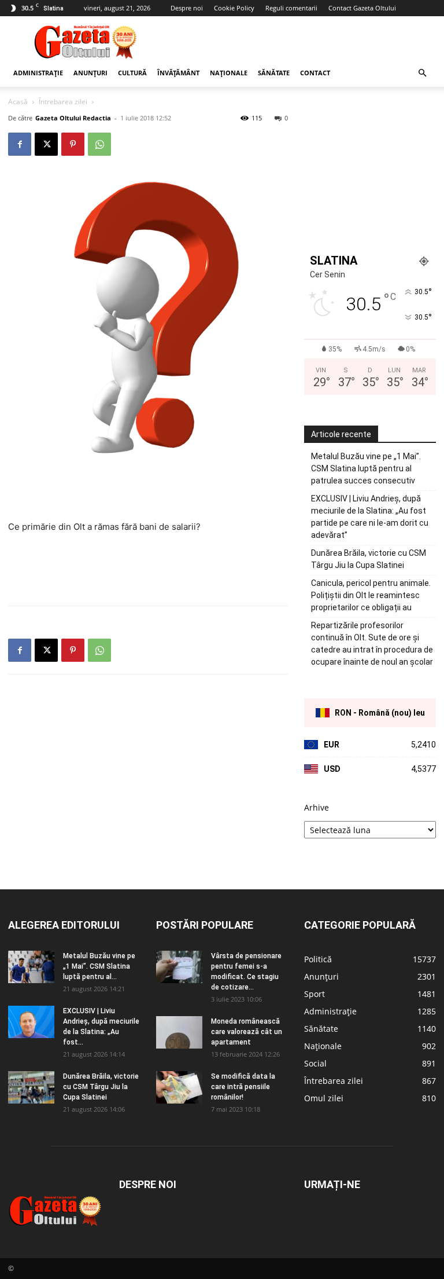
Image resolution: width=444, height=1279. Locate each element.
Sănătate (274, 72)
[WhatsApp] (99, 144)
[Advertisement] (300, 41)
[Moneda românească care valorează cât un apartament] (179, 1032)
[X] (46, 144)
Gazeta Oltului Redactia (73, 117)
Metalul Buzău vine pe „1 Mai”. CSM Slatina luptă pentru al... (99, 966)
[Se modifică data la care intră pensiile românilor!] (179, 1087)
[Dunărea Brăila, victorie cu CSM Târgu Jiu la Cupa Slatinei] (31, 1087)
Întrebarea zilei (63, 102)
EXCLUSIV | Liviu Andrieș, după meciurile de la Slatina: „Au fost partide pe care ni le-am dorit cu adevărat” (369, 517)
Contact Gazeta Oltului (362, 7)
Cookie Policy (234, 7)
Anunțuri (90, 72)
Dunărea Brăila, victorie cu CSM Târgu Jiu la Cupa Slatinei (368, 559)
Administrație (38, 72)
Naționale (228, 72)
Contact (315, 72)
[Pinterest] (72, 144)
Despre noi (187, 7)
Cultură (132, 72)
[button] (422, 73)
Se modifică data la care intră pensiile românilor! (243, 1086)
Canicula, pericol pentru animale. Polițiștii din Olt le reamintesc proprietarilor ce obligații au (371, 595)
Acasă (18, 102)
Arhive (316, 807)
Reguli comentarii (291, 7)
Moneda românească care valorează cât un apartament (246, 1031)
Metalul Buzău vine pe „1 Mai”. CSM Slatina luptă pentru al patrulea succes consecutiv (366, 468)
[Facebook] (19, 144)
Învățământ (178, 72)
